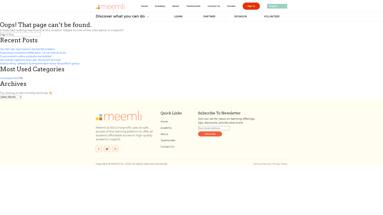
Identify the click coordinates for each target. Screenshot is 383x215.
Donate (231, 6)
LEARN (178, 16)
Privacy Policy (280, 164)
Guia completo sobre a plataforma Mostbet (26, 56)
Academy (160, 6)
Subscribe (210, 134)
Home (144, 6)
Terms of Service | (263, 164)
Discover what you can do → (122, 16)
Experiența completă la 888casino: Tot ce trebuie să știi (33, 52)
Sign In (251, 6)
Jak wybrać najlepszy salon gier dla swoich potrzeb (30, 60)
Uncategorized (9, 78)
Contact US (167, 146)
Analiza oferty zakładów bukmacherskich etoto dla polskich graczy (40, 63)
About (175, 6)
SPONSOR (240, 16)
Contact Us (214, 6)
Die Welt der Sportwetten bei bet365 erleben (27, 49)
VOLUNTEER (271, 16)
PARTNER (209, 16)
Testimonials (193, 6)
